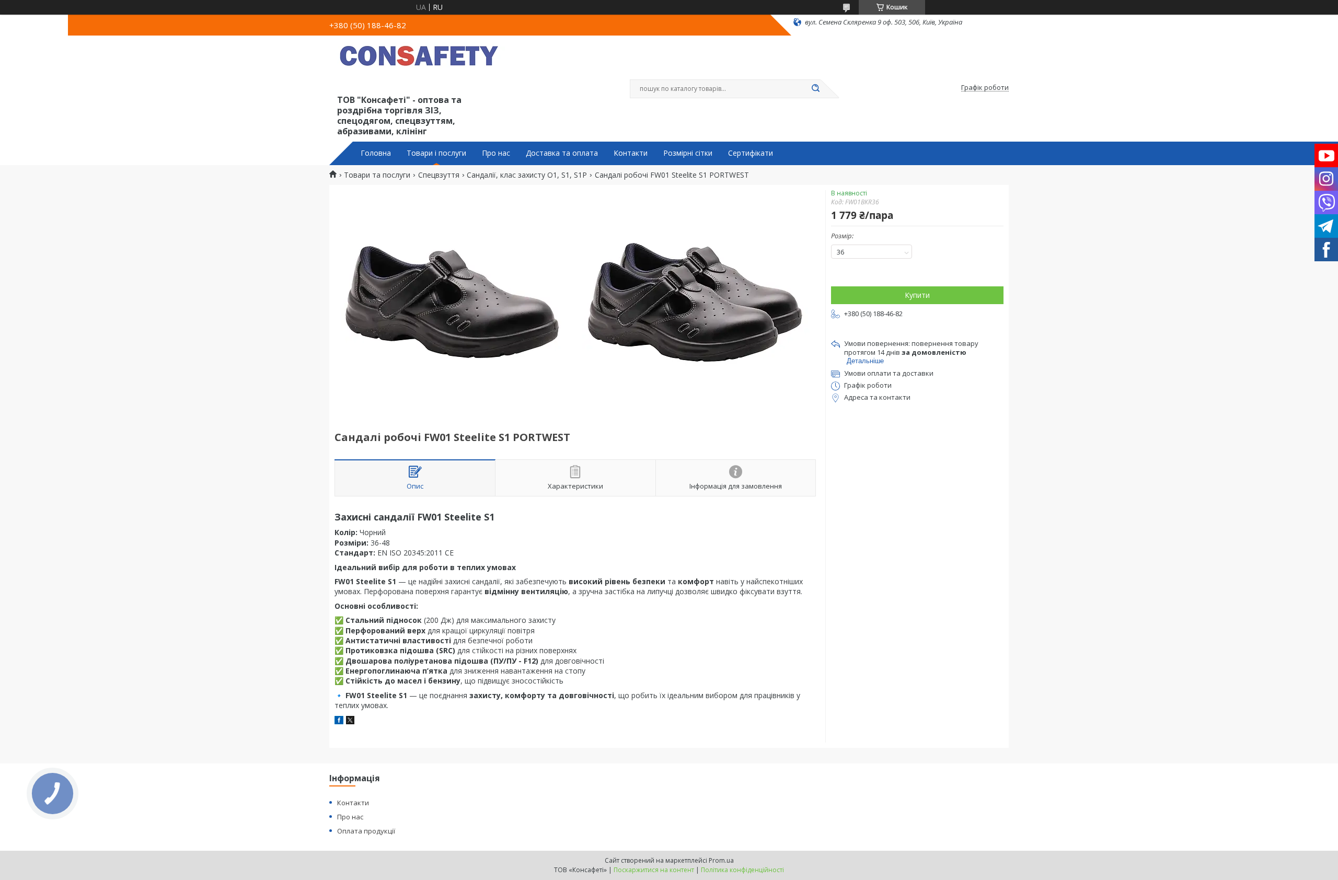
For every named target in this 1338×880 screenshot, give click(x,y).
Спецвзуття (438, 175)
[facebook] (338, 721)
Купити (917, 295)
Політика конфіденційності (742, 869)
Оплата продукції (366, 831)
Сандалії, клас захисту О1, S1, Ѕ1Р (527, 175)
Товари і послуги (436, 153)
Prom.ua (721, 860)
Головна (376, 153)
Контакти (631, 153)
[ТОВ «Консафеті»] (420, 67)
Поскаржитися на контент (654, 869)
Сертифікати (750, 153)
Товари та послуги (377, 175)
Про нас (496, 153)
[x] (350, 721)
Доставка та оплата (562, 153)
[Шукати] (815, 88)
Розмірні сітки (687, 153)
